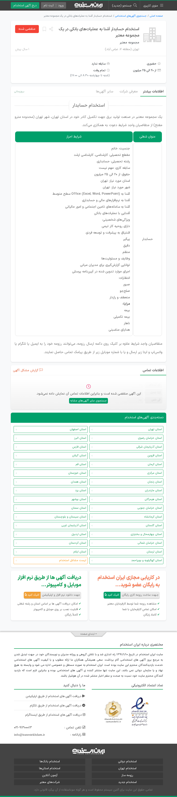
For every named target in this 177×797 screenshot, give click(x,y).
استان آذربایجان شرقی (149, 447)
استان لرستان (154, 552)
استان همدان (78, 482)
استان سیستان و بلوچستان (70, 517)
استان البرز (80, 438)
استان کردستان (77, 543)
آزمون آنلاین (49, 775)
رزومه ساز (127, 775)
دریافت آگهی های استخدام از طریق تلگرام (56, 705)
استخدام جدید (127, 782)
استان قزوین (154, 455)
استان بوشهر (78, 499)
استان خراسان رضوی (150, 438)
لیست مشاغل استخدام (72, 560)
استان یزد (80, 490)
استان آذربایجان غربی (73, 525)
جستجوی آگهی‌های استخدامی (131, 16)
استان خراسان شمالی (149, 543)
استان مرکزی (154, 473)
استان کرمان (155, 464)
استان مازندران (153, 490)
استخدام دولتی (127, 761)
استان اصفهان (78, 429)
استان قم (81, 464)
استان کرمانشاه (153, 517)
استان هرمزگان (153, 499)
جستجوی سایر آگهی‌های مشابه (88, 401)
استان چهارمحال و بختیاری (146, 534)
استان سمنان (78, 508)
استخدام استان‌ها (49, 768)
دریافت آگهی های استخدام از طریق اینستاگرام (54, 715)
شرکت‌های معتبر (50, 782)
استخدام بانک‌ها (50, 761)
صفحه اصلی (156, 16)
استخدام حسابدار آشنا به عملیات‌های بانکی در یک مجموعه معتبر (99, 32)
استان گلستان (154, 525)
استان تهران (155, 429)
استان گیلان (79, 455)
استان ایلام (79, 552)
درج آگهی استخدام (25, 5)
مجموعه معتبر (129, 42)
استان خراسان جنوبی (149, 508)
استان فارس (79, 447)
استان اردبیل (78, 534)
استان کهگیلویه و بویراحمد (146, 560)
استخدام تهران (127, 768)
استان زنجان (154, 482)
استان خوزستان (77, 473)
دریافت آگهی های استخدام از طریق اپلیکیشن (54, 696)
